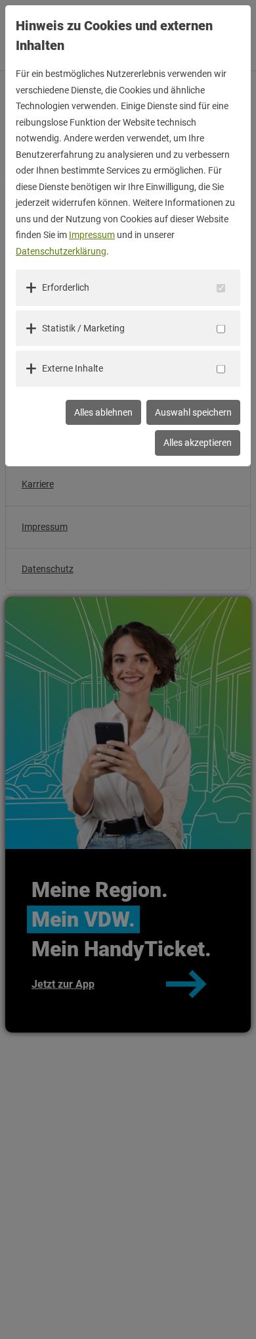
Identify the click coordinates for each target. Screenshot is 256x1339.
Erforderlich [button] (65, 287)
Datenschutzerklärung (61, 251)
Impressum (92, 235)
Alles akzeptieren (197, 442)
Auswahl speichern (193, 412)
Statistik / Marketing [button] (83, 328)
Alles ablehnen (103, 412)
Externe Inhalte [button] (72, 368)
